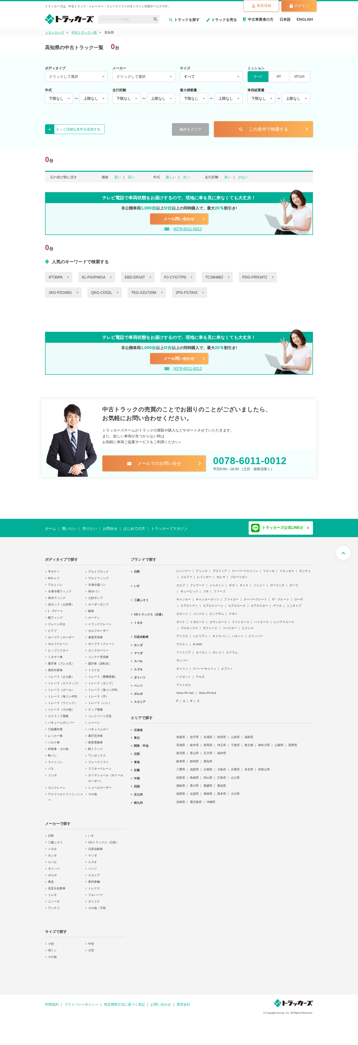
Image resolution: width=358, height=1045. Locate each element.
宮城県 (208, 734)
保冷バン (94, 588)
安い (117, 177)
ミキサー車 (55, 654)
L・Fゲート (55, 608)
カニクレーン (57, 784)
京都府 (208, 766)
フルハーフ (95, 891)
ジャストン (216, 582)
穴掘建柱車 (55, 726)
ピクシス (248, 625)
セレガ (221, 574)
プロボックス (189, 625)
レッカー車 (55, 732)
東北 (137, 734)
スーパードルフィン (245, 567)
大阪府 (221, 766)
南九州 (138, 799)
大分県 (235, 790)
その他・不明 (97, 905)
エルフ (180, 582)
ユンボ (52, 772)
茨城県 (180, 742)
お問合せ (110, 528)
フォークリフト (98, 759)
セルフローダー (98, 627)
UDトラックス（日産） (103, 839)
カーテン (94, 614)
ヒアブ (52, 627)
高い (131, 177)
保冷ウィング (57, 594)
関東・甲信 (141, 742)
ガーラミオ (277, 582)
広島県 (221, 774)
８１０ (244, 582)
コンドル (199, 610)
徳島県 (180, 782)
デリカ (277, 602)
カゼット (182, 610)
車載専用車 (95, 634)
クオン (233, 610)
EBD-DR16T (135, 277)
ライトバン (55, 759)
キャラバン (219, 633)
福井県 (221, 750)
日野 (51, 832)
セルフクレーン (58, 640)
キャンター (183, 596)
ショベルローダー (100, 784)
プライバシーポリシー (81, 1001)
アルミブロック (98, 568)
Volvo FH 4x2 (185, 690)
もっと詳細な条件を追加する (78, 129)
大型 (91, 947)
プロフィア (219, 567)
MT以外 (299, 76)
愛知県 (208, 758)
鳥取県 (180, 774)
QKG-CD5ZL (101, 292)
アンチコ (54, 905)
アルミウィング (98, 575)
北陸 (137, 750)
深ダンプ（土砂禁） (61, 601)
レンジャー (183, 567)
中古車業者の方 (260, 19)
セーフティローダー (61, 634)
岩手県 (194, 734)
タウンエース (218, 619)
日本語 (285, 19)
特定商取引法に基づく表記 (124, 1001)
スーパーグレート (255, 596)
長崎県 (208, 790)
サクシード (210, 625)
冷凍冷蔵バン (97, 581)
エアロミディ (189, 602)
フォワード (197, 582)
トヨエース (197, 619)
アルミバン (55, 581)
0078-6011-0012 (187, 229)
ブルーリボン (239, 574)
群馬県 (208, 742)
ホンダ (52, 852)
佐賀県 (194, 790)
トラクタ (94, 667)
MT (279, 76)
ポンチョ (305, 567)
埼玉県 (221, 742)
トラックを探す (187, 20)
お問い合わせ (161, 1001)
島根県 (194, 774)
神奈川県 (264, 742)
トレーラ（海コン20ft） (103, 686)
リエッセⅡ (287, 567)
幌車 (91, 608)
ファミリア (183, 649)
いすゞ (92, 832)
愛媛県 (208, 782)
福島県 (249, 734)
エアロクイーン (213, 602)
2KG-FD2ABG (60, 292)
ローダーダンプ (98, 601)
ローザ (298, 596)
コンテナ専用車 (98, 654)
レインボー (204, 574)
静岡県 (194, 758)
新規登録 (264, 5)
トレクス (94, 885)
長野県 (292, 742)
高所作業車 (55, 667)
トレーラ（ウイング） (62, 700)
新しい (171, 177)
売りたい (89, 528)
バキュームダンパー (61, 719)
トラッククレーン (100, 621)
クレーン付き (57, 621)
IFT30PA (56, 277)
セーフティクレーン (101, 640)
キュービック (189, 588)
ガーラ (293, 582)
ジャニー (259, 582)
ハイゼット (183, 673)
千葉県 (235, 742)
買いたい (69, 528)
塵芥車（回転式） (100, 660)
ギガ (232, 582)
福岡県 (180, 790)
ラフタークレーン (100, 765)
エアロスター (259, 602)
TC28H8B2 (214, 277)
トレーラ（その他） (61, 706)
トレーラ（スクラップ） (64, 680)
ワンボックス (97, 752)
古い (186, 177)
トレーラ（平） (98, 693)
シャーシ (94, 719)
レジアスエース (284, 619)
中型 (91, 940)
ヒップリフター (58, 647)
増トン (52, 947)
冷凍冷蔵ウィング (59, 588)
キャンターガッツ (207, 596)
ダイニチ (94, 898)
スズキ (92, 859)
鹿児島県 (196, 799)
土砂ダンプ (95, 594)
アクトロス (183, 682)
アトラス (182, 633)
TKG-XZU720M (143, 292)
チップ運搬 (95, 706)
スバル (52, 859)
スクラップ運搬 (58, 713)
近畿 (137, 767)
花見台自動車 (57, 885)
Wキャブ (53, 575)
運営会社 (183, 1001)
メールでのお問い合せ (154, 463)
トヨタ (52, 845)
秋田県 (221, 734)
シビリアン (200, 633)
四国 (137, 783)
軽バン (52, 752)
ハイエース (261, 619)
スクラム (232, 649)
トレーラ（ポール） (61, 686)
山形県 (235, 734)
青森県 (180, 734)
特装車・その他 (58, 746)
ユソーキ (54, 898)
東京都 (249, 742)
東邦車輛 (94, 878)
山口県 (235, 774)
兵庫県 (235, 766)
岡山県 (208, 774)
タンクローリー (98, 647)
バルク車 (54, 739)
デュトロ (201, 567)
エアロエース (237, 602)
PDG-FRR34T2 (254, 277)
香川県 (194, 782)
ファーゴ (219, 588)
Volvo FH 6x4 (207, 690)
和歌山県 (264, 766)
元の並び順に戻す (63, 177)
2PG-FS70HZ (187, 292)
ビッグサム (216, 610)
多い (227, 177)
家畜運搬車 (95, 739)
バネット (238, 633)
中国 (137, 775)
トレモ (52, 891)
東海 (137, 759)
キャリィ (182, 665)
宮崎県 (180, 799)
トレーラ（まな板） (61, 673)
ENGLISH (305, 19)
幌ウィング (55, 614)
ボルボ (52, 872)
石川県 (208, 750)
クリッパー (255, 633)
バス (51, 765)
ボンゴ (216, 649)
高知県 (221, 782)
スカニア (94, 872)
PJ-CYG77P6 (175, 277)
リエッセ (269, 567)
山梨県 (279, 742)
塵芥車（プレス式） (61, 660)
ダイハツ (54, 865)
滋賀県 (194, 766)
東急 (51, 878)
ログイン (301, 5)
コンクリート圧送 (100, 713)
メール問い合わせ (179, 219)
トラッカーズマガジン (169, 528)
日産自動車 (95, 845)
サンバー (182, 657)
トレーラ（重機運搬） (102, 673)
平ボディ (54, 568)
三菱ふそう (55, 839)
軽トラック (95, 746)
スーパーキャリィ (204, 665)
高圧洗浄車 (95, 732)
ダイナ (180, 619)
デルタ (200, 673)
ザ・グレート (280, 596)
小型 (51, 940)
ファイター (231, 596)
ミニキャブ (294, 602)
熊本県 (221, 790)
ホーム (50, 528)
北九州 (138, 791)
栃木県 (194, 742)
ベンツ (92, 865)
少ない (243, 177)
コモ (206, 588)
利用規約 (52, 1001)
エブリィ (227, 665)
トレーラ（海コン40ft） (63, 693)
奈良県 (249, 766)
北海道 (138, 727)
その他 (92, 791)
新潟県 (180, 750)
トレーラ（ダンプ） (101, 680)
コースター (229, 625)
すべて (258, 76)
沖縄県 (211, 799)
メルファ (186, 574)
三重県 (180, 766)
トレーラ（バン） (100, 700)
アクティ (182, 641)
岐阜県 (180, 758)
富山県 (194, 750)
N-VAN (197, 641)
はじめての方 (134, 528)
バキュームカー (98, 726)
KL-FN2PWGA (93, 277)
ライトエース (240, 619)
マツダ (92, 852)
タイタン (201, 649)
